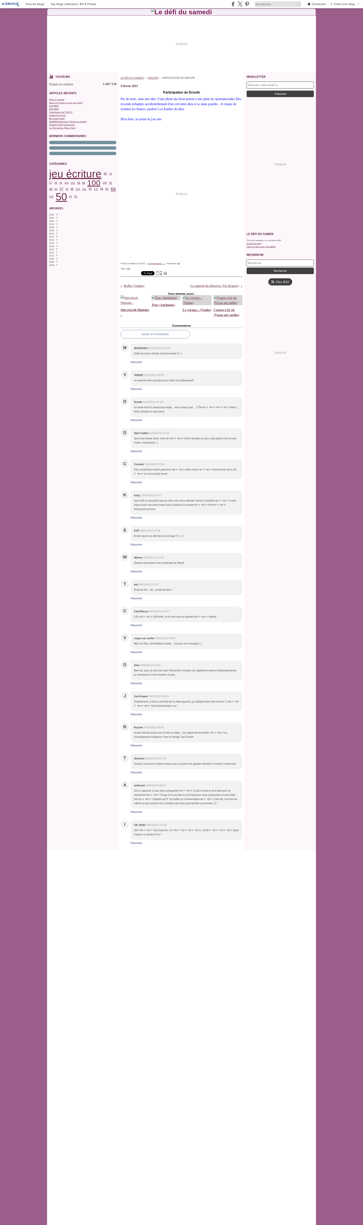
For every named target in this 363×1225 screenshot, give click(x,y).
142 (51, 196)
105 (78, 189)
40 (51, 189)
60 (107, 189)
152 (73, 183)
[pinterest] (247, 4)
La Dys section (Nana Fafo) (62, 128)
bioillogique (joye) (57, 115)
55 (110, 183)
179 (96, 189)
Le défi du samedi (132, 78)
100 (93, 183)
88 (72, 189)
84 (56, 189)
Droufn (153, 78)
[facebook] (233, 4)
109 (105, 183)
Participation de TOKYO (60, 112)
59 (90, 189)
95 (105, 173)
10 (110, 174)
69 (113, 189)
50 (61, 196)
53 (75, 196)
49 (60, 183)
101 (84, 189)
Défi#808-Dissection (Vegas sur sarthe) (68, 121)
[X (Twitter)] (240, 4)
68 (101, 189)
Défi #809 (54, 106)
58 (78, 183)
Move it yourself (56, 99)
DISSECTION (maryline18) (62, 125)
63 (67, 189)
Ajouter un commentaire (155, 334)
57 (61, 189)
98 (83, 183)
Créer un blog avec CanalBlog (261, 247)
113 (66, 183)
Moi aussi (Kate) (57, 118)
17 (50, 183)
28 (55, 183)
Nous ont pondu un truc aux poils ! (66, 103)
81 (70, 196)
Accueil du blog (254, 243)
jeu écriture (75, 174)
